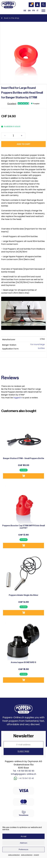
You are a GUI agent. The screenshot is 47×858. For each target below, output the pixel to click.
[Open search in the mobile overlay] (43, 4)
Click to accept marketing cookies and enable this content (23, 313)
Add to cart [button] (23, 476)
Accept (23, 836)
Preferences (23, 849)
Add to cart (23, 144)
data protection (14, 855)
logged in (17, 397)
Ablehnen (23, 843)
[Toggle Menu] (43, 10)
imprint (36, 855)
